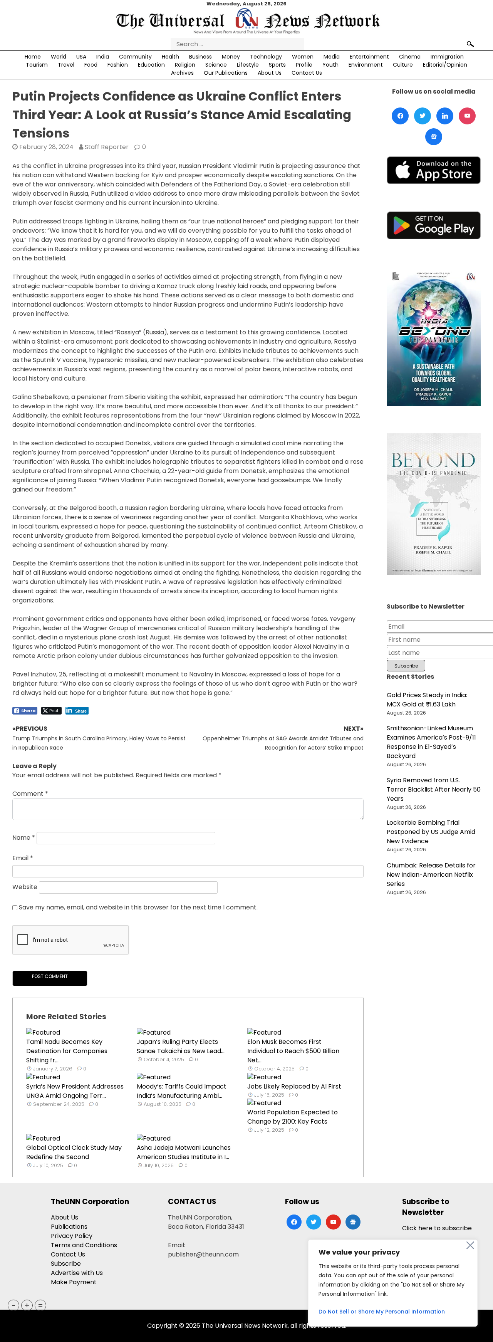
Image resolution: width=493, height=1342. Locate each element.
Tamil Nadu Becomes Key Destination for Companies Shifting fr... (66, 1051)
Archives (182, 73)
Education (151, 65)
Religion (185, 65)
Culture (403, 65)
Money (231, 56)
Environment (366, 65)
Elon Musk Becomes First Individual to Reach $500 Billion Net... (293, 1051)
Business (200, 56)
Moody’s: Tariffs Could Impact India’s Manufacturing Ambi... (181, 1091)
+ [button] (27, 1305)
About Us (270, 73)
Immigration (447, 56)
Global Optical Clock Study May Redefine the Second (74, 1152)
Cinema (410, 56)
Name (23, 837)
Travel (66, 65)
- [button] (14, 1305)
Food (90, 65)
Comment (30, 793)
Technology (266, 56)
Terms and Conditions (84, 1245)
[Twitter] (422, 116)
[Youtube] (467, 116)
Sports (277, 65)
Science (216, 65)
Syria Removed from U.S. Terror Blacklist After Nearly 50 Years (434, 789)
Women (303, 56)
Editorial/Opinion (445, 65)
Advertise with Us (77, 1272)
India (102, 56)
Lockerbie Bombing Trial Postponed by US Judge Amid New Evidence (431, 831)
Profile (304, 65)
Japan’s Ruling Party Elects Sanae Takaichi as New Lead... (181, 1046)
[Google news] (434, 136)
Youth (330, 65)
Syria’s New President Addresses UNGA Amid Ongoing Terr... (75, 1091)
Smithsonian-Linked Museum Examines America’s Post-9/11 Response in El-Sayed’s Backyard (431, 742)
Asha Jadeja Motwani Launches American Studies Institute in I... (184, 1152)
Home (33, 56)
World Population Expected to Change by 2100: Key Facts (292, 1117)
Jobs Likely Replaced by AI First (294, 1086)
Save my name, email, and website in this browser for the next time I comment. (138, 907)
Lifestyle (248, 65)
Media (332, 56)
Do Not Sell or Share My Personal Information (382, 1311)
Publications (69, 1226)
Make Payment (74, 1282)
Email (22, 858)
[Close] (470, 1245)
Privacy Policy (71, 1235)
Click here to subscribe (437, 1228)
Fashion (117, 65)
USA (81, 56)
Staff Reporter (107, 147)
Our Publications (226, 73)
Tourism (37, 65)
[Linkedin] (445, 116)
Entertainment (369, 56)
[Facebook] (400, 116)
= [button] (40, 1305)
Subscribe (66, 1263)
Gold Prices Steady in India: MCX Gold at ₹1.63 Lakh (427, 700)
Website (24, 886)
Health (170, 56)
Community (135, 56)
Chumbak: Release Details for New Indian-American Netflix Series (431, 874)
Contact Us (307, 73)
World (58, 56)
